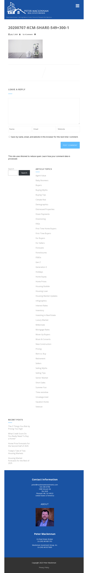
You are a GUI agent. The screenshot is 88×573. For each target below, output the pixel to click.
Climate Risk (41, 199)
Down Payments (43, 214)
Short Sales (40, 382)
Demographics (42, 204)
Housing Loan (42, 291)
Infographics (41, 301)
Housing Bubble (43, 286)
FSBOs (38, 257)
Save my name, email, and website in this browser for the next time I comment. (44, 137)
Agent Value (41, 175)
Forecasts (40, 248)
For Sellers (40, 243)
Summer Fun (41, 387)
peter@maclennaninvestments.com (45, 485)
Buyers (39, 185)
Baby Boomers (42, 180)
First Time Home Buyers (46, 228)
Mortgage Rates (43, 329)
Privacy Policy (44, 567)
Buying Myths (42, 190)
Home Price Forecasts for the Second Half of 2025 (19, 444)
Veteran (39, 406)
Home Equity (41, 276)
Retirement (40, 358)
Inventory (40, 310)
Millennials (40, 325)
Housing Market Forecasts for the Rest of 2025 (18, 460)
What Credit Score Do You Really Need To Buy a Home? (18, 436)
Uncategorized (42, 397)
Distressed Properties (45, 209)
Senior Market (42, 378)
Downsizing (41, 219)
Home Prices (41, 281)
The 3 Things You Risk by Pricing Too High (19, 427)
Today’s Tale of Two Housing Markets (17, 452)
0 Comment (29, 34)
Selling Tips (41, 373)
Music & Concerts (43, 339)
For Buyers (40, 238)
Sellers (38, 363)
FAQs (38, 223)
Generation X (41, 267)
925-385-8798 (45, 487)
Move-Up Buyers (43, 334)
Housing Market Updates (46, 296)
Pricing (39, 349)
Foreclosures (41, 252)
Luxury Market (42, 320)
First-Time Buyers (43, 233)
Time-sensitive (42, 392)
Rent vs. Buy (41, 353)
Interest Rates (42, 305)
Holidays (39, 272)
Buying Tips (41, 195)
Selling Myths (41, 368)
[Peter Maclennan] (27, 15)
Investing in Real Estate (46, 315)
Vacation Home (42, 402)
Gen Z (38, 262)
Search (11, 169)
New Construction (43, 344)
